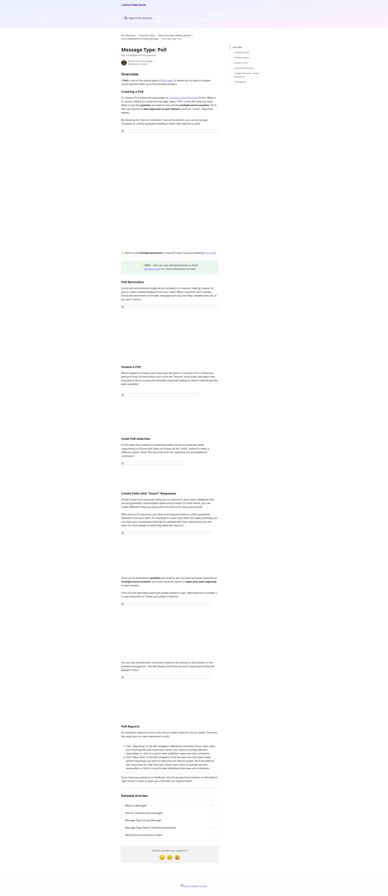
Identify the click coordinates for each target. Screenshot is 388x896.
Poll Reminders (242, 57)
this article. (210, 253)
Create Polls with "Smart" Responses (247, 75)
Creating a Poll (241, 52)
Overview (237, 47)
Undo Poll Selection (244, 68)
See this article (152, 269)
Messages (167, 80)
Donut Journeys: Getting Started (174, 35)
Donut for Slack (147, 35)
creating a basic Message (183, 97)
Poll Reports (240, 81)
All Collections (128, 35)
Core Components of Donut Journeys (139, 38)
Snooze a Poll (241, 62)
